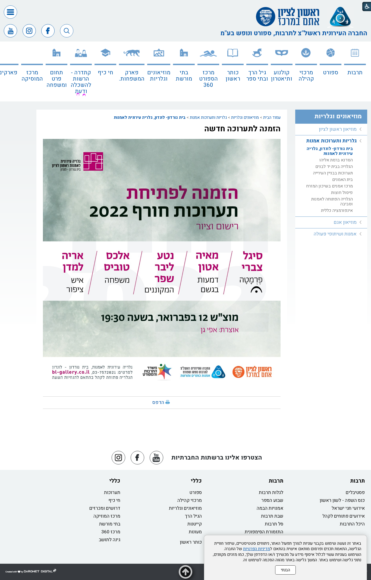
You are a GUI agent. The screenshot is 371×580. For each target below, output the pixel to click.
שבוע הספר (272, 500)
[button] (10, 12)
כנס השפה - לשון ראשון (342, 500)
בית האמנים (342, 179)
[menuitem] (355, 71)
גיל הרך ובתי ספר (257, 75)
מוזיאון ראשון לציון (338, 129)
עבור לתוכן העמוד (185, 5)
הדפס (158, 402)
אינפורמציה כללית (337, 210)
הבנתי (285, 570)
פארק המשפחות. (131, 75)
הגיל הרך (193, 516)
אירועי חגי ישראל (348, 508)
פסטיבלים (355, 492)
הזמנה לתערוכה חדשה (242, 129)
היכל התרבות (352, 524)
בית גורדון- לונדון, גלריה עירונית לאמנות (150, 117)
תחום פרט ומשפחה (56, 78)
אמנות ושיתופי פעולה (335, 234)
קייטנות (194, 524)
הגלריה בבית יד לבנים (334, 166)
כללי (196, 481)
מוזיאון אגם (345, 222)
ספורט (330, 72)
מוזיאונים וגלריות (158, 75)
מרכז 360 (110, 531)
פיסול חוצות (342, 192)
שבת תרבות (272, 516)
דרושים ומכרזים (104, 508)
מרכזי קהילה (306, 75)
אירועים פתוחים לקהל (343, 516)
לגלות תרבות (271, 492)
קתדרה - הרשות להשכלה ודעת (81, 81)
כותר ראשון (233, 75)
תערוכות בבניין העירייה (333, 173)
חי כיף (105, 72)
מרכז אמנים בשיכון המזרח (329, 186)
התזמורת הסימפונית (264, 531)
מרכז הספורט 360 (208, 78)
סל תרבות (274, 524)
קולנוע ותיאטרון (281, 75)
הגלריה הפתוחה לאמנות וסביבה (332, 201)
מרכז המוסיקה (32, 75)
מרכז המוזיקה (106, 516)
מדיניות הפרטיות (256, 549)
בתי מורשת (184, 75)
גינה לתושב (109, 539)
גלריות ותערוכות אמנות (208, 117)
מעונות (195, 531)
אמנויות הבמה (270, 508)
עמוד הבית (272, 117)
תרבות (355, 72)
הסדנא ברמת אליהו (336, 160)
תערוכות (112, 492)
